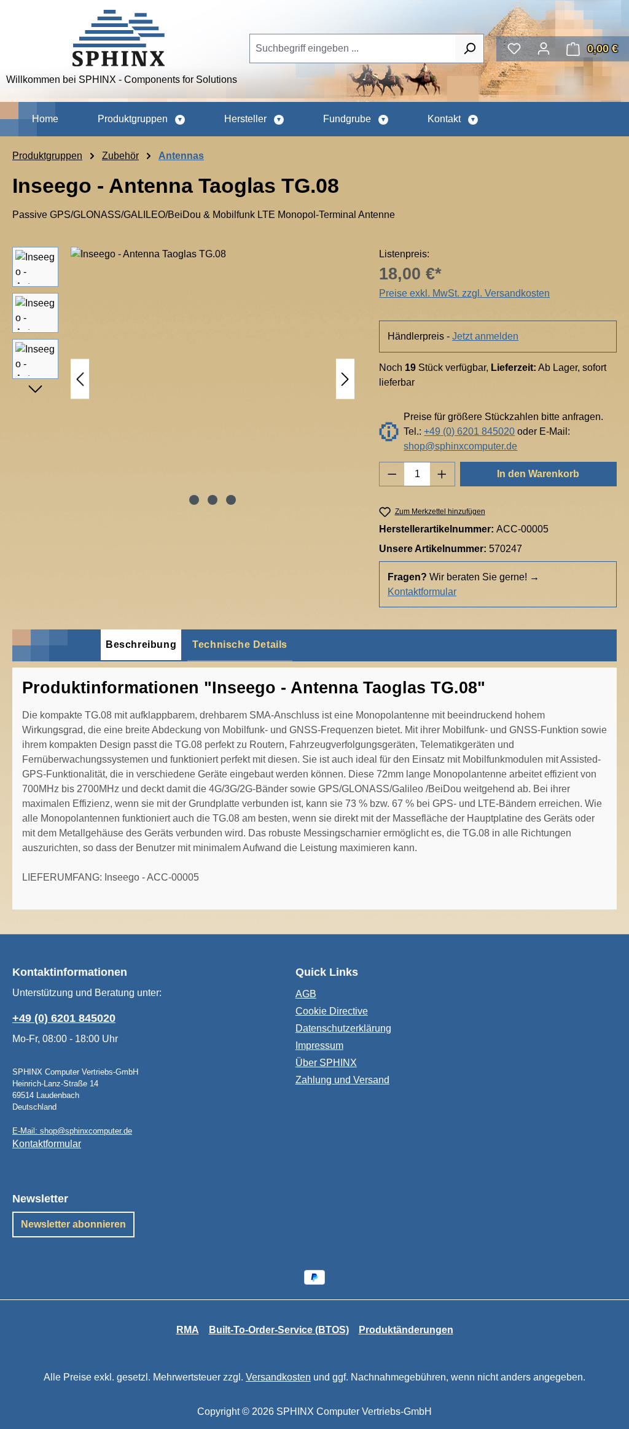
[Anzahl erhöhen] (442, 474)
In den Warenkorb (538, 474)
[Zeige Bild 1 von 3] (194, 500)
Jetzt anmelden (485, 336)
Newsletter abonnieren (73, 1224)
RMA (187, 1330)
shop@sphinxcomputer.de (460, 446)
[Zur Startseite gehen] (118, 38)
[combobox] (352, 48)
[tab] (141, 645)
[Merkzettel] (514, 48)
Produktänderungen (406, 1330)
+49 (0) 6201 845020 (469, 431)
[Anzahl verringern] (392, 474)
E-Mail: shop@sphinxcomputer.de (72, 1130)
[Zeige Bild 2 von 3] (212, 500)
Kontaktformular (422, 591)
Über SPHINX (326, 1062)
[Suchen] (469, 48)
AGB (305, 994)
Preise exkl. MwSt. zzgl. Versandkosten (464, 293)
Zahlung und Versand (342, 1080)
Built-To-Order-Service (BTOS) (279, 1330)
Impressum (319, 1045)
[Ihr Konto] (543, 48)
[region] (183, 379)
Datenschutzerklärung (343, 1028)
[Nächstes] (345, 379)
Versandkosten (278, 1377)
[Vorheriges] (80, 379)
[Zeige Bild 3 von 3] (231, 500)
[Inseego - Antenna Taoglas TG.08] (212, 379)
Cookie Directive (331, 1011)
